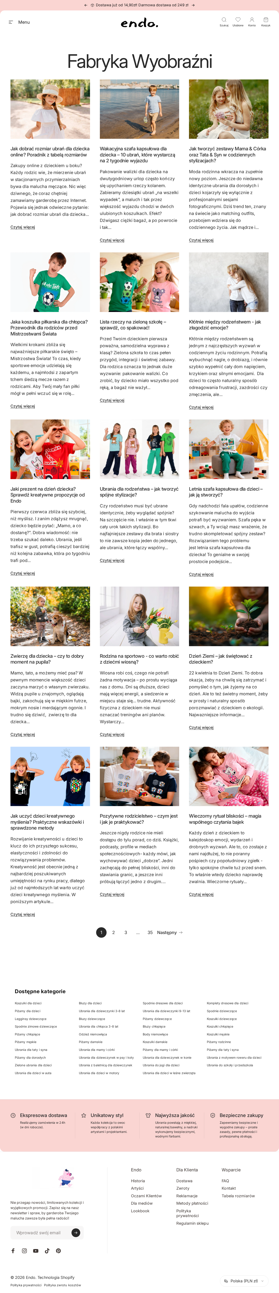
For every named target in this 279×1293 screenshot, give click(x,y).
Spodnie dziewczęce (222, 1011)
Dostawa (184, 1181)
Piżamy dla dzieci (27, 1011)
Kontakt (229, 1188)
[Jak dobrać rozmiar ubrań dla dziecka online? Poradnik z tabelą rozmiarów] (50, 109)
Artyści (137, 1188)
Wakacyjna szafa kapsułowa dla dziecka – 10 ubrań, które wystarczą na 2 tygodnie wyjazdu (137, 154)
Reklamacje (186, 1196)
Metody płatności (192, 1203)
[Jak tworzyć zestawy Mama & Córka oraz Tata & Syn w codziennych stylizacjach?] (229, 109)
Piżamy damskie (90, 1042)
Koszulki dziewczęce (222, 1019)
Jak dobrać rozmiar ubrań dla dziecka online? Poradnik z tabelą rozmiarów (49, 152)
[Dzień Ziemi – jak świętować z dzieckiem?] (229, 616)
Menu (24, 22)
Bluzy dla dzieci (90, 1003)
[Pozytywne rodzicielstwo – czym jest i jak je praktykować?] (139, 776)
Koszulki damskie (155, 1042)
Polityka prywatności (187, 1213)
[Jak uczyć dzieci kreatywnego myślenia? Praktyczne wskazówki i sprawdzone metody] (50, 776)
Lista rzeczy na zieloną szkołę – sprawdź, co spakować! (133, 325)
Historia (138, 1181)
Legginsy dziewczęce (30, 1019)
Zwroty (182, 1188)
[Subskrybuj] (75, 1232)
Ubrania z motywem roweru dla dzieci (234, 1057)
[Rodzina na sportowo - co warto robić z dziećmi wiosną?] (139, 616)
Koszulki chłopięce (220, 1026)
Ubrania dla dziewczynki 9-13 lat (166, 1011)
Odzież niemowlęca (93, 1034)
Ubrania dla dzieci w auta (33, 1073)
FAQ (225, 1181)
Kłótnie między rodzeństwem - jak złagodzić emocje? (225, 325)
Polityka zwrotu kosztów (62, 1285)
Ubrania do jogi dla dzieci (161, 1065)
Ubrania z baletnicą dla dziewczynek (106, 1065)
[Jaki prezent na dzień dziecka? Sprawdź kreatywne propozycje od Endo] (50, 449)
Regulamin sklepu (192, 1223)
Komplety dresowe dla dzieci (227, 1003)
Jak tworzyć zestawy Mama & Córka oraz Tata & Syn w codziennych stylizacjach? (227, 154)
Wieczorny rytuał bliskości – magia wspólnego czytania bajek (225, 819)
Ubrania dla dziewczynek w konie (167, 1057)
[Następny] (193, 5)
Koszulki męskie (218, 1034)
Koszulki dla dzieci (28, 1003)
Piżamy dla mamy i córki (160, 1050)
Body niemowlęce (155, 1034)
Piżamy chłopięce (27, 1034)
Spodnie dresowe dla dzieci (163, 1003)
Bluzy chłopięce (154, 1026)
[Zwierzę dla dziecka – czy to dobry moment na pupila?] (50, 616)
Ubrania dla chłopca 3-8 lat (99, 1026)
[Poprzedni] (86, 5)
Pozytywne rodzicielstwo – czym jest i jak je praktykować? (139, 819)
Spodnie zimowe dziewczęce (36, 1026)
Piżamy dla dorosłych (30, 1057)
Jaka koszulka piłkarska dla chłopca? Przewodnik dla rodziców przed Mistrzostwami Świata (49, 328)
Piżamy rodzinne (219, 1042)
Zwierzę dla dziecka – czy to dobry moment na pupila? (46, 659)
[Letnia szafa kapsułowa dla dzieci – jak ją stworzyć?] (229, 449)
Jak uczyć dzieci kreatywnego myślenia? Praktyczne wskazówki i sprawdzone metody (47, 822)
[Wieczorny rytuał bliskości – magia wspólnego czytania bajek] (229, 776)
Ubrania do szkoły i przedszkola (230, 1065)
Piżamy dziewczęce (157, 1019)
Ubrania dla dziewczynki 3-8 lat (102, 1011)
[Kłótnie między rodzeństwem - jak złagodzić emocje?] (229, 282)
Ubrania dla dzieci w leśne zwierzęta (169, 1073)
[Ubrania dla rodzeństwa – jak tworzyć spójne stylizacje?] (139, 449)
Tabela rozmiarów (238, 1196)
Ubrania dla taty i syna (31, 1050)
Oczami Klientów (146, 1196)
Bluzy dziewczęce (92, 1019)
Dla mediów (142, 1203)
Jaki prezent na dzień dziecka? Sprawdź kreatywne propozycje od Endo (47, 495)
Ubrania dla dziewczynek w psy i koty (106, 1057)
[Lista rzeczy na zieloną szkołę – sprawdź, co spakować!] (139, 282)
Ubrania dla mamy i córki (97, 1050)
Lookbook (140, 1211)
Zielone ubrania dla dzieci (33, 1065)
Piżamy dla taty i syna (223, 1050)
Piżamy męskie (25, 1042)
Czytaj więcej (22, 227)
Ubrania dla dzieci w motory (99, 1073)
